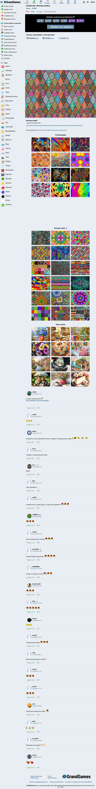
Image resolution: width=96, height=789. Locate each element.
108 (49, 21)
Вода (7, 144)
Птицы (7, 166)
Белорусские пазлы (10, 36)
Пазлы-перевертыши (10, 52)
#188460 (31, 38)
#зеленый (52, 125)
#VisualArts (60, 130)
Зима (7, 92)
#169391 (63, 38)
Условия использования (56, 782)
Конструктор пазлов (10, 13)
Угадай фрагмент (9, 39)
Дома (7, 114)
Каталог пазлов (8, 6)
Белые (7, 200)
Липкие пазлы (8, 30)
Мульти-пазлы (8, 55)
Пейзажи (8, 70)
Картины (8, 174)
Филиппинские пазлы (10, 46)
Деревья (8, 179)
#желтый (46, 125)
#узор (35, 125)
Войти (93, 2)
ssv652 (40, 11)
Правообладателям (36, 776)
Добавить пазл (8, 9)
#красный (62, 125)
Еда (6, 122)
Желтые (8, 183)
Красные (8, 187)
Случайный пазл (9, 16)
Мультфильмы (10, 131)
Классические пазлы (10, 42)
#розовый (40, 125)
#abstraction (79, 125)
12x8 (73, 21)
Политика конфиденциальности (38, 782)
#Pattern (41, 130)
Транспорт (9, 127)
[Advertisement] (60, 56)
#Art (65, 130)
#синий (57, 125)
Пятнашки (7, 58)
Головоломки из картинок (12, 23)
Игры (7, 153)
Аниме (7, 135)
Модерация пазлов (9, 19)
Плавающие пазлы (9, 49)
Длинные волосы (11, 96)
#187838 (47, 38)
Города (7, 161)
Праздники (9, 170)
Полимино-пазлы (9, 33)
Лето (7, 83)
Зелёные (8, 205)
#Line (45, 130)
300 (65, 21)
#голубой (72, 125)
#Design (55, 130)
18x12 (81, 21)
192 (57, 21)
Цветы (7, 66)
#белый (67, 125)
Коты (7, 105)
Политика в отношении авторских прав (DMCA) (78, 782)
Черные (8, 196)
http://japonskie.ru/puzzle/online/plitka (37, 401)
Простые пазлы (9, 26)
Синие (7, 192)
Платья (8, 148)
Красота (8, 140)
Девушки (8, 75)
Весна (7, 79)
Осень (7, 88)
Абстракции (9, 118)
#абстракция (30, 125)
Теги (5, 63)
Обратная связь (52, 778)
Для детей (9, 101)
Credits (49, 776)
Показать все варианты (62, 27)
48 (41, 21)
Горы (7, 157)
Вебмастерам (34, 778)
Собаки (8, 109)
